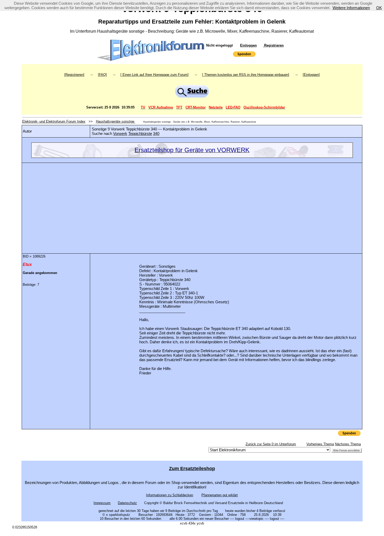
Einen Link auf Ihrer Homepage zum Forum (154, 75)
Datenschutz (127, 503)
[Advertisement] (192, 204)
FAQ (102, 75)
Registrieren (273, 45)
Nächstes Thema (348, 444)
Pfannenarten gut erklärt (219, 495)
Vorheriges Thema (320, 444)
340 (156, 133)
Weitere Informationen (351, 7)
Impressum (102, 503)
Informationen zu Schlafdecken (169, 495)
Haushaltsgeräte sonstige (115, 121)
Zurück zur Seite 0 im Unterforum (271, 444)
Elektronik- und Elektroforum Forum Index (53, 121)
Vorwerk (120, 133)
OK (379, 7)
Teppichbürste (140, 133)
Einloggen (248, 45)
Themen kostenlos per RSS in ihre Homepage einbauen (245, 75)
